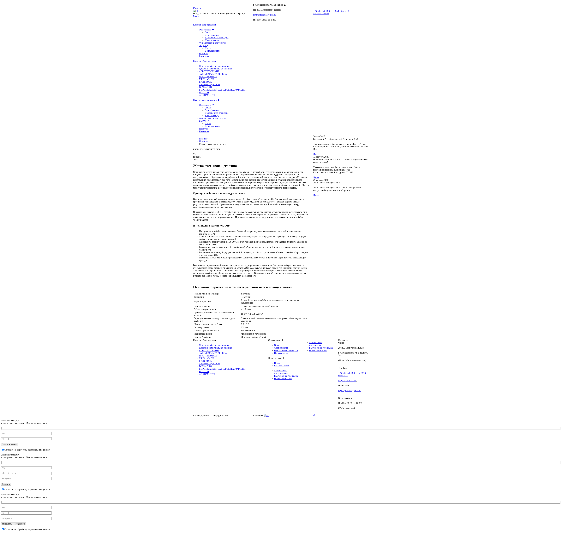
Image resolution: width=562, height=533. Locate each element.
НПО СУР (204, 92)
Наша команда (212, 40)
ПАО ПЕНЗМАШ (208, 76)
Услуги (203, 45)
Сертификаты (212, 35)
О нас (208, 32)
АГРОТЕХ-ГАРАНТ (209, 71)
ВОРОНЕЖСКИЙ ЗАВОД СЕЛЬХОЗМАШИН (222, 89)
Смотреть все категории (205, 100)
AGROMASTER (207, 95)
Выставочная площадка (216, 37)
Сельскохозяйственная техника (214, 66)
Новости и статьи (283, 378)
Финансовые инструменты (212, 43)
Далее (316, 154)
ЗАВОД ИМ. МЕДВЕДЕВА (213, 74)
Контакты (204, 56)
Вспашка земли (212, 51)
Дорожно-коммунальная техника (215, 68)
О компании (205, 29)
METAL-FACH (206, 79)
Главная (203, 138)
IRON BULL (205, 82)
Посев (208, 48)
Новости (203, 53)
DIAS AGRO (205, 87)
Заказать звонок (321, 13)
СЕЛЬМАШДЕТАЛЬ (209, 84)
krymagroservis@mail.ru (264, 14)
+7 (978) (322, 11)
